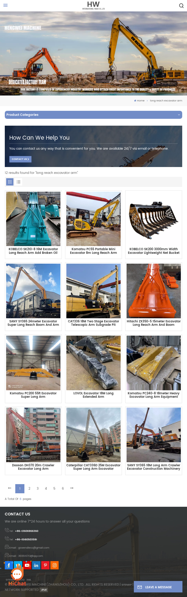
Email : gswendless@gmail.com (29, 548)
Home (141, 101)
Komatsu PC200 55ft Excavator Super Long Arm (33, 395)
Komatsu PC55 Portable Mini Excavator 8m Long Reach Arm (93, 251)
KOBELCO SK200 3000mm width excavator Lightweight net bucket (153, 251)
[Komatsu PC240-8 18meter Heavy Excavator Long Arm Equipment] (154, 363)
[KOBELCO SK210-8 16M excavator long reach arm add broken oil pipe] (33, 219)
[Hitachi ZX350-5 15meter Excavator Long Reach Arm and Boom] (154, 291)
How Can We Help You (39, 138)
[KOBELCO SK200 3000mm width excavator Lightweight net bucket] (154, 219)
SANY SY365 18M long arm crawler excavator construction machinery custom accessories (153, 467)
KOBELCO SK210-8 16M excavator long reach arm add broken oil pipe (33, 251)
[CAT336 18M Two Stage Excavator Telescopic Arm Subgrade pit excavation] (93, 291)
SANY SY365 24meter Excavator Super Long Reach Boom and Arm (33, 323)
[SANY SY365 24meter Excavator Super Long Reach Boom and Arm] (33, 291)
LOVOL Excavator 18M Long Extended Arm (93, 395)
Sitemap (127, 585)
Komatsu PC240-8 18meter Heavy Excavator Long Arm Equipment (153, 395)
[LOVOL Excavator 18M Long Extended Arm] (93, 363)
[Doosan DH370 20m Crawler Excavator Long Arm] (33, 435)
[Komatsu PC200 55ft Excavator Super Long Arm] (33, 363)
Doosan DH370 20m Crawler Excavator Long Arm (33, 467)
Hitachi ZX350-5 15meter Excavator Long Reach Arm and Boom (154, 323)
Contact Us (19, 159)
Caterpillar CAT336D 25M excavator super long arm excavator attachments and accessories (93, 467)
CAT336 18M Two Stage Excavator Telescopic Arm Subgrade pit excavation (93, 323)
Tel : (23, 531)
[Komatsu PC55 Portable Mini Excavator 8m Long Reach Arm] (93, 219)
